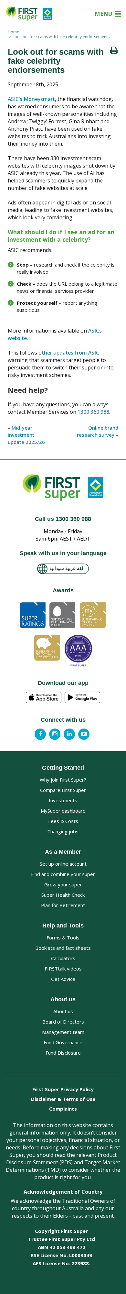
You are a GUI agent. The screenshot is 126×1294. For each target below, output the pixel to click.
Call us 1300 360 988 (63, 519)
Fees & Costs (63, 821)
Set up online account (63, 864)
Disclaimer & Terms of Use (63, 1099)
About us (63, 1011)
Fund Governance (63, 1042)
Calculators (63, 958)
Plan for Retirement (63, 905)
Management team (63, 1032)
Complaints (63, 1108)
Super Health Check (63, 895)
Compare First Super (63, 790)
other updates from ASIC (68, 352)
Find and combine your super (63, 874)
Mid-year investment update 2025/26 (26, 434)
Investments (63, 800)
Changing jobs (63, 831)
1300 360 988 (93, 411)
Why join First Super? (63, 779)
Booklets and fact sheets (63, 948)
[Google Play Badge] (82, 698)
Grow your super (63, 884)
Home (13, 32)
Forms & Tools (63, 937)
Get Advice (63, 979)
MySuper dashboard (63, 810)
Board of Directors (63, 1021)
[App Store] (43, 698)
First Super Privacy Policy (63, 1089)
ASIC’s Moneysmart (31, 99)
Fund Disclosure (63, 1052)
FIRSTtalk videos (63, 968)
